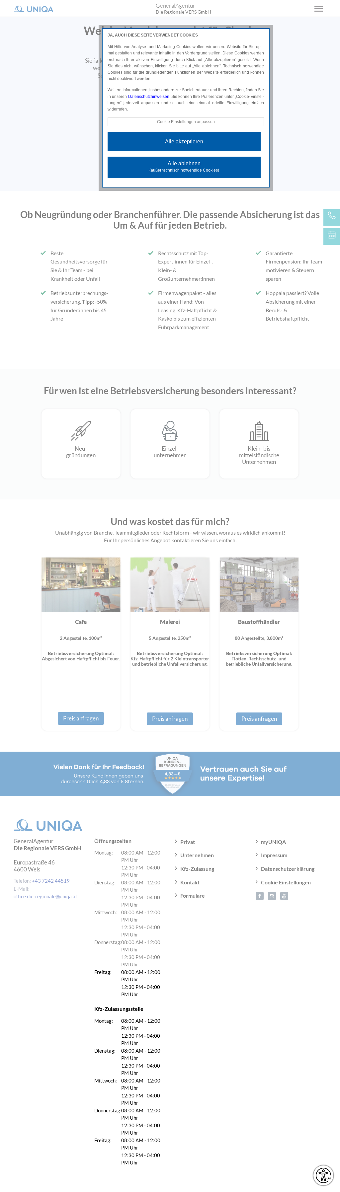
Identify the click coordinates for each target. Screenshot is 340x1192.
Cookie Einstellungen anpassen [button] (186, 121)
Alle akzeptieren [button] (184, 141)
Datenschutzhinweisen (148, 96)
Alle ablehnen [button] (184, 167)
